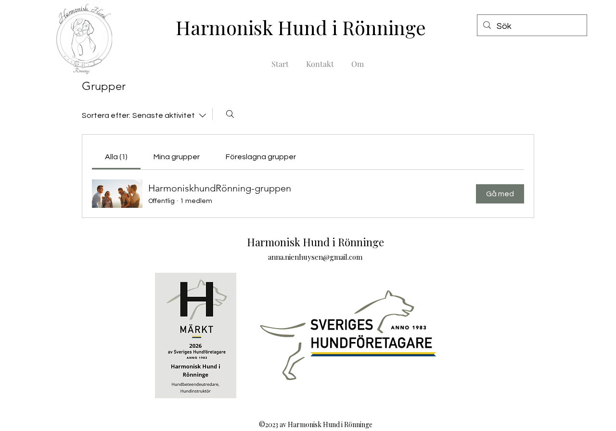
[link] (116, 157)
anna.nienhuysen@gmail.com (315, 257)
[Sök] (230, 114)
